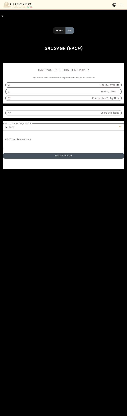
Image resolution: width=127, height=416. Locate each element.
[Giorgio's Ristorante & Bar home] (17, 5)
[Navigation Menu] (122, 5)
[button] (4, 16)
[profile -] (114, 5)
